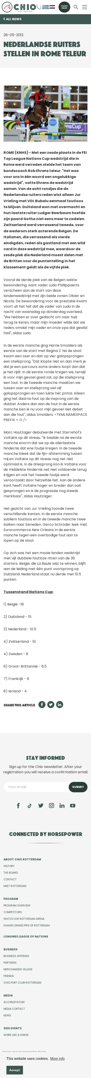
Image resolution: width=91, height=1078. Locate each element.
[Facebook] (18, 805)
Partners (10, 963)
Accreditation (14, 1002)
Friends (9, 976)
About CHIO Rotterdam (22, 859)
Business (10, 949)
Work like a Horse (16, 1035)
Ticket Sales (64, 7)
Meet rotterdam (15, 886)
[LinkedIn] (62, 805)
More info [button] (57, 1058)
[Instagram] (51, 805)
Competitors (13, 912)
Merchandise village (18, 969)
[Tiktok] (29, 806)
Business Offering (16, 956)
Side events (13, 1028)
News (7, 1015)
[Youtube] (72, 805)
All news (13, 19)
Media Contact (14, 1009)
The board (11, 873)
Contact (10, 879)
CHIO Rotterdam (19, 7)
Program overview (17, 905)
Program (11, 899)
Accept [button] (14, 1070)
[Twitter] (41, 805)
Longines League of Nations (26, 936)
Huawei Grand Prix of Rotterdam (27, 925)
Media (8, 995)
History (9, 866)
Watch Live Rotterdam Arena (24, 919)
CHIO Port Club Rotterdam (22, 982)
